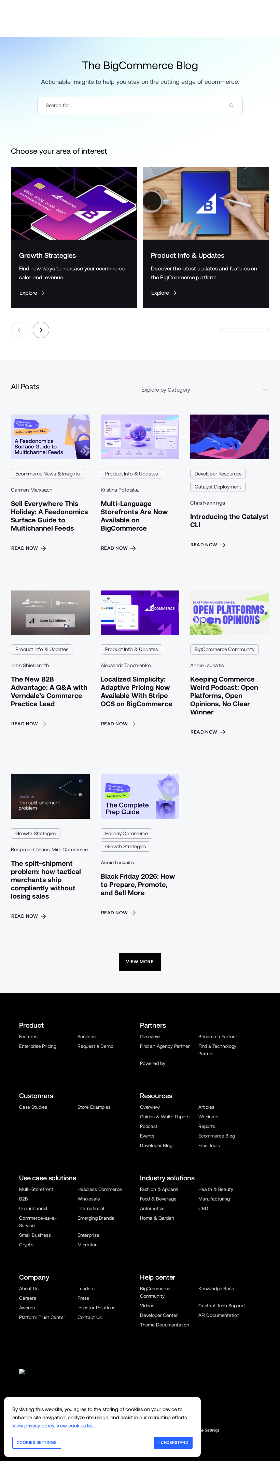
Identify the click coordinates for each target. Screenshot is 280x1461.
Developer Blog (156, 1145)
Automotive (152, 1208)
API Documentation (218, 1315)
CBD (203, 1208)
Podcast (148, 1126)
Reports (206, 1126)
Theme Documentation (164, 1324)
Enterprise (88, 1235)
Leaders (86, 1288)
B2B (23, 1199)
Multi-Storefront (36, 1189)
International (91, 1208)
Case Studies (33, 1107)
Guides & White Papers (165, 1116)
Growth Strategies (35, 833)
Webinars (208, 1116)
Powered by (152, 1063)
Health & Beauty (215, 1189)
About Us (29, 1288)
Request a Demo (95, 1046)
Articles (206, 1107)
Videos (147, 1305)
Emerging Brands (96, 1218)
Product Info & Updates (131, 474)
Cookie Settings (206, 1430)
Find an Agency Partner (165, 1046)
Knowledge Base (216, 1288)
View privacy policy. (33, 1425)
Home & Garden (157, 1218)
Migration (88, 1244)
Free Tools (209, 1145)
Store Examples (94, 1107)
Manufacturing (214, 1199)
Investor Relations (96, 1307)
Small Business (35, 1235)
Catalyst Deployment (218, 487)
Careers (27, 1298)
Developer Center (159, 1315)
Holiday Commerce (126, 833)
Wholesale (89, 1199)
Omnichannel (33, 1208)
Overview (150, 1036)
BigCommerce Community (224, 649)
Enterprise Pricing (37, 1046)
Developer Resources (218, 474)
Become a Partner (217, 1036)
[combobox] (140, 105)
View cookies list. (75, 1425)
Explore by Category (165, 389)
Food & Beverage (158, 1199)
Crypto (26, 1244)
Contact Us (89, 1317)
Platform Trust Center (42, 1317)
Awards (27, 1307)
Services (87, 1036)
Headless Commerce (100, 1189)
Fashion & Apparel (159, 1189)
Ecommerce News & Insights (47, 474)
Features (28, 1036)
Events (147, 1136)
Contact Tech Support (221, 1305)
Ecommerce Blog (216, 1136)
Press (83, 1298)
